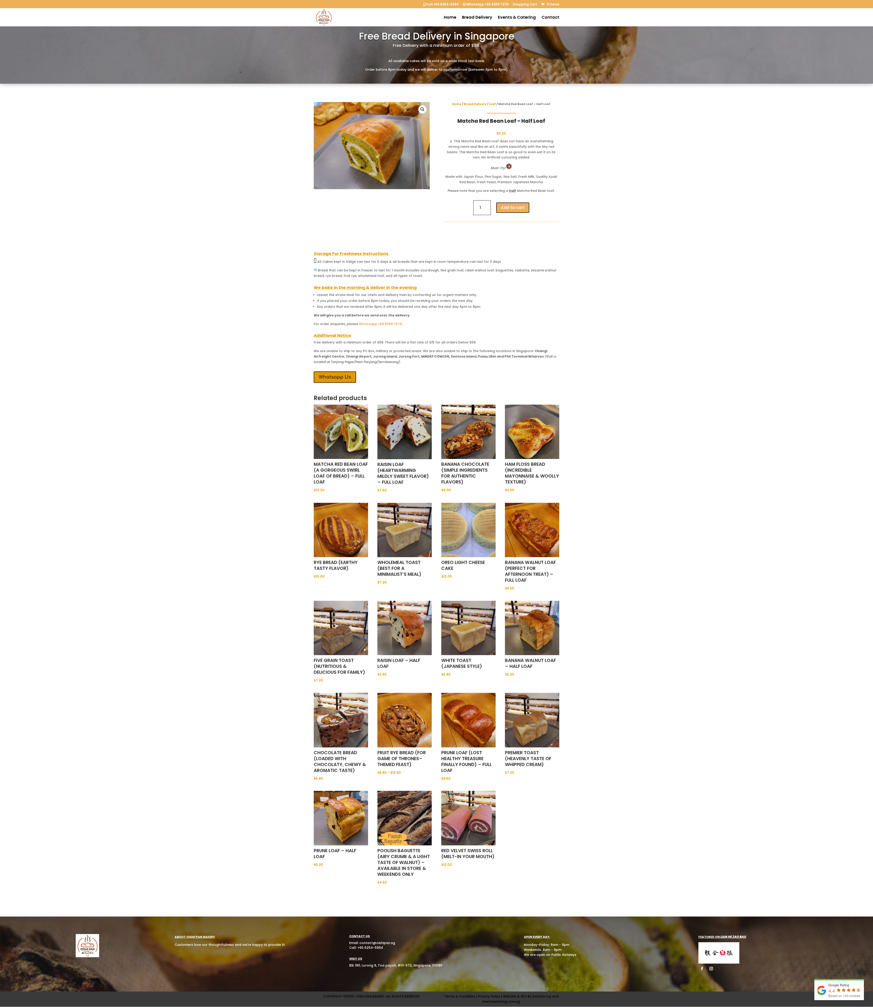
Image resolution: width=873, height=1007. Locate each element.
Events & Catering (517, 18)
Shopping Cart (525, 5)
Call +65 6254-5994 (442, 5)
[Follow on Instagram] (711, 968)
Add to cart (513, 207)
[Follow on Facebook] (702, 968)
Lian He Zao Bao (733, 937)
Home (450, 18)
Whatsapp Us (335, 377)
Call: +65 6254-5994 (366, 947)
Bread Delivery (477, 18)
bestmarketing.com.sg (501, 1001)
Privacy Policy (489, 996)
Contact (550, 18)
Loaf (492, 104)
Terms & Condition (459, 996)
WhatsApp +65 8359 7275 (487, 5)
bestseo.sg (541, 996)
